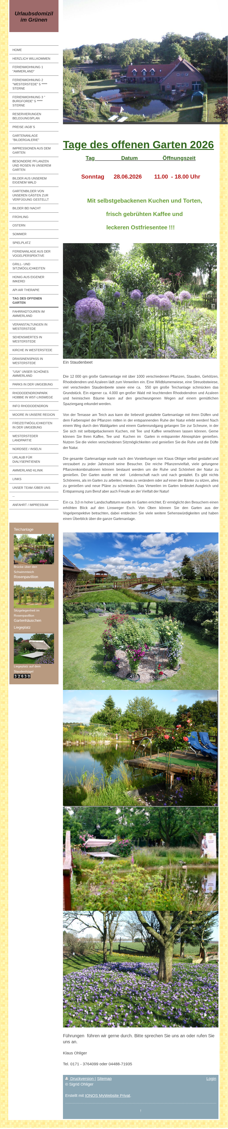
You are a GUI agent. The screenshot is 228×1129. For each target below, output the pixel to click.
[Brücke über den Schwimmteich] (34, 549)
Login (211, 1078)
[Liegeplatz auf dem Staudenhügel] (34, 649)
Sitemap (104, 1078)
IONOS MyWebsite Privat (107, 1095)
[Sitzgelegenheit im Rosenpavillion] (34, 594)
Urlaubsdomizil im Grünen (34, 16)
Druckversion (82, 1078)
